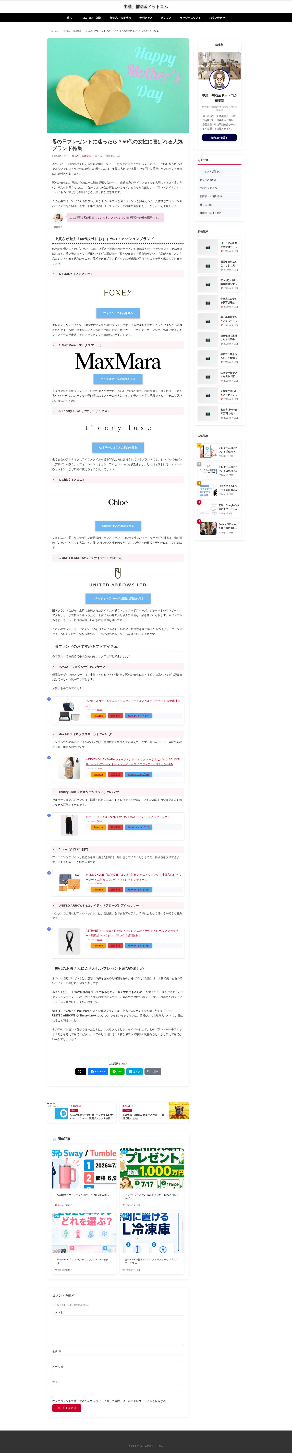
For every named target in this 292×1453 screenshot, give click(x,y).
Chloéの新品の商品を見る (118, 525)
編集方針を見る (219, 137)
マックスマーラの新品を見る (118, 378)
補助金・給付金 (211, 213)
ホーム (54, 31)
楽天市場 (115, 715)
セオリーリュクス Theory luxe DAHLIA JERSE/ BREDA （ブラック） (128, 817)
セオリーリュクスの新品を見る (118, 447)
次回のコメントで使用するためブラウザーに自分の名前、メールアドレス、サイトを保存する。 (110, 1401)
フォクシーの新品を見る (118, 313)
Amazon (98, 715)
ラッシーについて (190, 17)
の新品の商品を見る (118, 598)
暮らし (71, 17)
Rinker (99, 710)
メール (58, 1366)
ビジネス (166, 17)
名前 (56, 1351)
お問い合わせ (217, 17)
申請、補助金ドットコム (146, 6)
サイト (56, 1381)
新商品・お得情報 (120, 17)
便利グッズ (146, 17)
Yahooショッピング (138, 715)
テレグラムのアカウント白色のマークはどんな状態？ (228, 470)
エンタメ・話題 (92, 17)
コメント (57, 1312)
